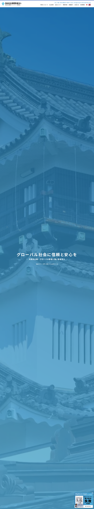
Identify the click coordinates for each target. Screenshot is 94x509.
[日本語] (87, 5)
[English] (89, 5)
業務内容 (65, 4)
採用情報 (82, 4)
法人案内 (51, 4)
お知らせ (77, 4)
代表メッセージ (44, 4)
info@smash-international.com (82, 2)
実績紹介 (71, 4)
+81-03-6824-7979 (63, 2)
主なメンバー (58, 4)
